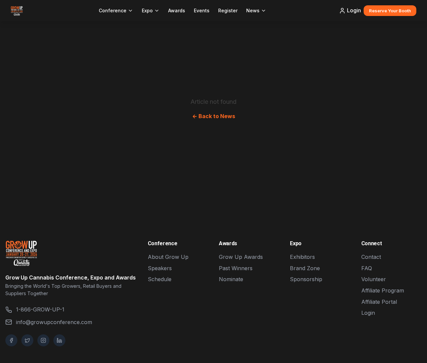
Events (201, 10)
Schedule (159, 279)
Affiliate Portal (379, 301)
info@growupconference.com (54, 322)
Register (228, 10)
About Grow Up (168, 257)
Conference (112, 10)
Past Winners (236, 268)
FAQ (366, 268)
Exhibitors (302, 257)
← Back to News (213, 116)
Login (354, 10)
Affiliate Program (382, 290)
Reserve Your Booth (390, 10)
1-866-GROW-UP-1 (40, 309)
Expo (147, 10)
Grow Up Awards (241, 257)
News (253, 10)
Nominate (231, 279)
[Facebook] (11, 340)
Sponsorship (306, 279)
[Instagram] (43, 340)
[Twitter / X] (27, 340)
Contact (371, 257)
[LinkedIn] (59, 340)
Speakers (160, 268)
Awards (176, 10)
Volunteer (373, 279)
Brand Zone (305, 268)
